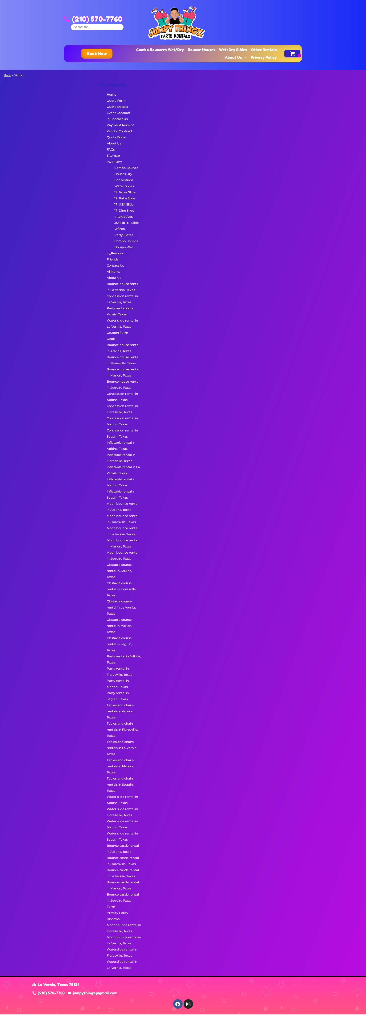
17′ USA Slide (124, 204)
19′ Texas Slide (125, 192)
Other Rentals (264, 50)
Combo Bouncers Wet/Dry (160, 50)
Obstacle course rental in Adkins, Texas (119, 571)
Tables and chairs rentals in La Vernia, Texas (122, 748)
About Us (233, 57)
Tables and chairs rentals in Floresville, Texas (122, 730)
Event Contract (118, 113)
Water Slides (124, 186)
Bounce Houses (201, 50)
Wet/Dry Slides (233, 50)
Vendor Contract (119, 131)
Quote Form (116, 100)
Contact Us (115, 265)
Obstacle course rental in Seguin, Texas (119, 644)
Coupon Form (117, 333)
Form (111, 907)
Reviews (113, 919)
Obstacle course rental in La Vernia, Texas (121, 607)
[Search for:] (97, 27)
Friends (112, 259)
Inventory (114, 162)
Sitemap (113, 155)
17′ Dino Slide (124, 210)
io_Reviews (115, 253)
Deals (111, 339)
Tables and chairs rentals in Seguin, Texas (120, 784)
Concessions (123, 180)
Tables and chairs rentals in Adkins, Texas (120, 711)
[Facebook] (178, 1004)
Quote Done (116, 137)
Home (7, 75)
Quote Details (117, 107)
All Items (113, 271)
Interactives (123, 216)
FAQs (111, 149)
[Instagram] (188, 1004)
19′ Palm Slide (124, 198)
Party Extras (123, 235)
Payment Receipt (120, 125)
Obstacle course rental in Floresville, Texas (121, 589)
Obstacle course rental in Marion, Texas (119, 626)
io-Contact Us (117, 119)
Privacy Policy (264, 57)
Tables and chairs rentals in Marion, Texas (120, 766)
